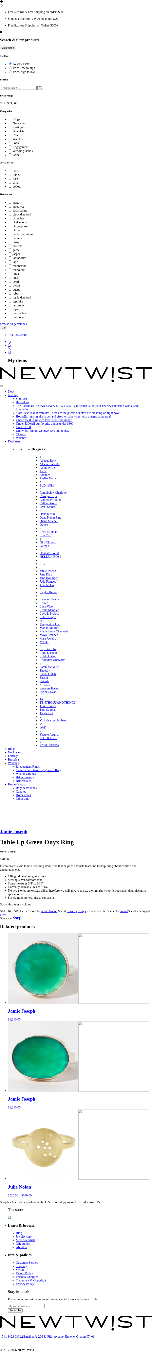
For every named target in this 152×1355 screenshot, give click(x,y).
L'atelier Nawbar (50, 599)
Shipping (21, 1266)
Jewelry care (23, 1236)
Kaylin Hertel (48, 592)
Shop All (21, 398)
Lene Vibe (46, 606)
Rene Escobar (48, 652)
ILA (42, 563)
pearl (16, 281)
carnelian (18, 218)
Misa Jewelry (48, 638)
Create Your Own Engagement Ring (38, 770)
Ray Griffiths (48, 649)
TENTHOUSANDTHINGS (58, 702)
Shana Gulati (48, 674)
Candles (21, 791)
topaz (16, 309)
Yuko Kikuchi (48, 738)
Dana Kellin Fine (50, 517)
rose (15, 178)
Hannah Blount (49, 553)
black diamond (22, 214)
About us (21, 1247)
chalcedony (20, 222)
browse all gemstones (13, 324)
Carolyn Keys (48, 496)
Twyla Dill (46, 713)
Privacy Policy (25, 1284)
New (11, 391)
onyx (16, 273)
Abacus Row (48, 460)
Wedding (13, 763)
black (16, 170)
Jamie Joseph (48, 571)
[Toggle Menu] (1, 385)
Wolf (43, 727)
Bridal (16, 155)
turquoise (18, 317)
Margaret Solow (50, 624)
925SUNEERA (49, 745)
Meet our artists (25, 1240)
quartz (16, 289)
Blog (19, 1233)
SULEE (45, 684)
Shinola (44, 681)
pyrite (16, 285)
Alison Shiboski (50, 464)
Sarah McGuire (49, 667)
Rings (16, 119)
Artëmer (45, 474)
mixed (16, 174)
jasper (16, 254)
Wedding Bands (23, 151)
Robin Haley (48, 656)
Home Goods (16, 784)
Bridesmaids (23, 780)
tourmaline (19, 313)
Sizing (20, 1269)
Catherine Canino (51, 499)
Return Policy (24, 1273)
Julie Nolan (47, 585)
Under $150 (23, 427)
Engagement (20, 147)
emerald (18, 246)
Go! (4, 327)
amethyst (18, 206)
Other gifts (22, 798)
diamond (18, 238)
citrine (16, 230)
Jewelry (13, 395)
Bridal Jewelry (25, 777)
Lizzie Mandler (49, 610)
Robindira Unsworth (52, 659)
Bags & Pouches (26, 788)
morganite (19, 269)
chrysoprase (20, 226)
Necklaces (19, 123)
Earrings (18, 127)
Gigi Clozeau (48, 542)
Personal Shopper (27, 1276)
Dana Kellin (47, 514)
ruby (15, 293)
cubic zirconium (23, 234)
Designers (14, 441)
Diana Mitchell (49, 521)
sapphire (18, 301)
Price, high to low (24, 72)
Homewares (23, 795)
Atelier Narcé (48, 478)
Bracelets (18, 131)
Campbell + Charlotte (53, 492)
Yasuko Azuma (49, 734)
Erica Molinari (49, 531)
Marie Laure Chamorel (54, 631)
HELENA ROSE (51, 556)
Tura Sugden (48, 709)
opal (15, 277)
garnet (16, 250)
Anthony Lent (48, 467)
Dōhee (44, 524)
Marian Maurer (49, 627)
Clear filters (8, 47)
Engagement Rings (28, 766)
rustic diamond (22, 297)
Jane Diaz (46, 574)
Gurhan (44, 546)
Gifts (16, 143)
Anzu (43, 471)
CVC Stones (47, 506)
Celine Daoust (48, 503)
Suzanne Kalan (49, 688)
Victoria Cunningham (53, 720)
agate (16, 202)
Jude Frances (48, 581)
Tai (42, 699)
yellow (17, 186)
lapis (15, 262)
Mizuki (44, 642)
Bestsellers (22, 402)
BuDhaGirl (47, 485)
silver (16, 182)
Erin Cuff (45, 535)
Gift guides (23, 1243)
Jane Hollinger (49, 578)
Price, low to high (24, 68)
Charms (17, 135)
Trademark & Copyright (31, 1280)
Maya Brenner (49, 635)
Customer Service (27, 1262)
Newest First (21, 64)
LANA (44, 603)
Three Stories (48, 706)
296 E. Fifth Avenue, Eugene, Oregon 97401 (65, 1336)
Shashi (44, 677)
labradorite (19, 258)
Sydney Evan (48, 692)
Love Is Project (49, 613)
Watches (18, 139)
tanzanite (18, 305)
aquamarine (20, 210)
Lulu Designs (48, 617)
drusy (16, 242)
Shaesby (45, 670)
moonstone (19, 265)
